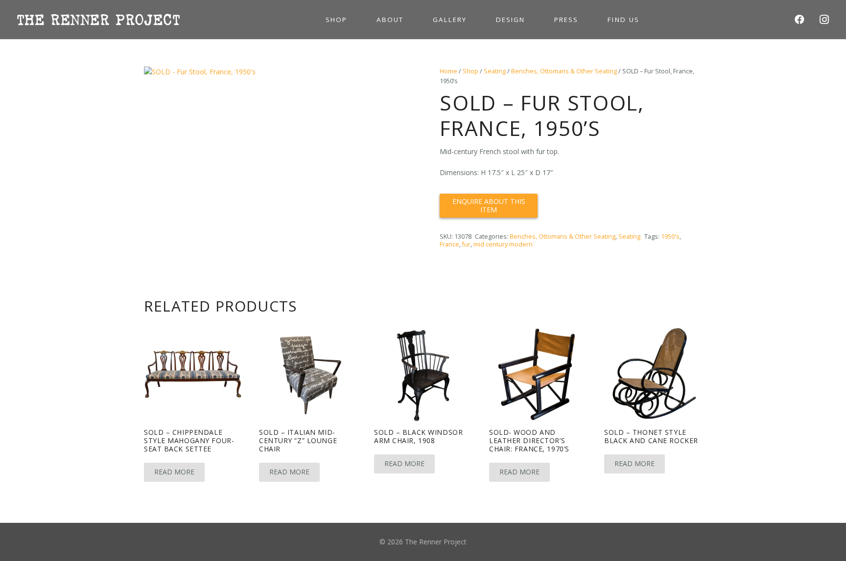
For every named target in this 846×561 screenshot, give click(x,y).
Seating (495, 71)
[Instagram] (824, 19)
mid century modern (503, 244)
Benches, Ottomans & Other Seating (564, 71)
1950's (670, 236)
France (449, 244)
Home (448, 71)
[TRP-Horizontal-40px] (98, 19)
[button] (392, 80)
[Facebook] (799, 19)
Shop (470, 71)
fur (466, 244)
